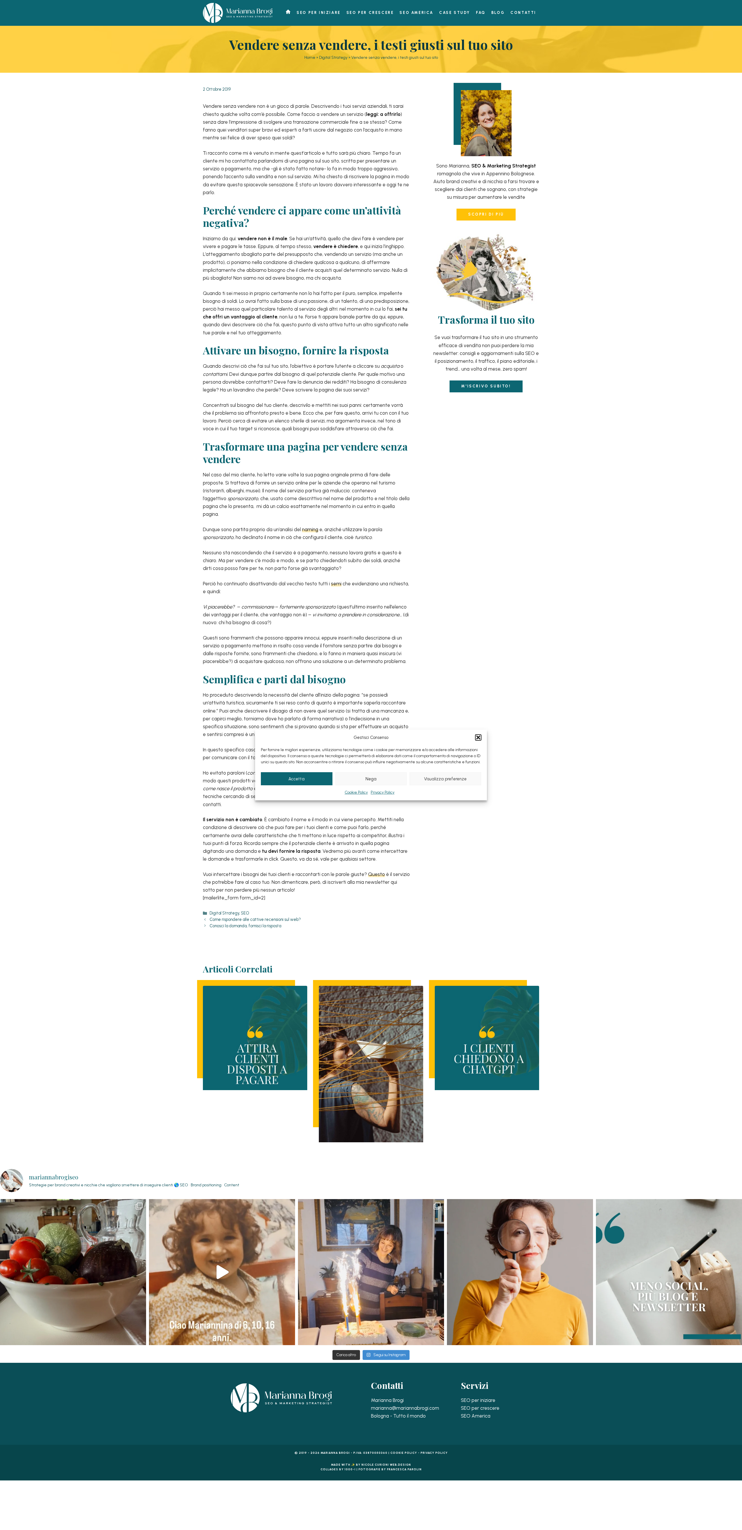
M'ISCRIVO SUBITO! (486, 386)
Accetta (296, 778)
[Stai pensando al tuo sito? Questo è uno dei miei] (520, 1272)
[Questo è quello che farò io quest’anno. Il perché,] (669, 1272)
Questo (376, 874)
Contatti (523, 12)
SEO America (416, 12)
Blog (498, 12)
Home (309, 57)
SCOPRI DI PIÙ (486, 214)
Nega (371, 778)
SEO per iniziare (319, 12)
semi (336, 583)
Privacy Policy (382, 792)
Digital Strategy (333, 57)
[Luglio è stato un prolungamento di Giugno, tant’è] (73, 1272)
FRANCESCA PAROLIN (404, 1469)
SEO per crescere (370, 12)
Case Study (454, 12)
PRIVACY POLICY (434, 1453)
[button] (478, 737)
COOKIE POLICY (403, 1453)
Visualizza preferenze (445, 778)
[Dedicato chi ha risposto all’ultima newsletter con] (222, 1272)
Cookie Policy (356, 792)
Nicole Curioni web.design (386, 1465)
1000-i (350, 1469)
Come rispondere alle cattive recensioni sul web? (255, 919)
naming (310, 529)
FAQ (480, 12)
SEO (245, 913)
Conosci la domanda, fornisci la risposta (245, 925)
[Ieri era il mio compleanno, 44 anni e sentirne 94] (371, 1272)
